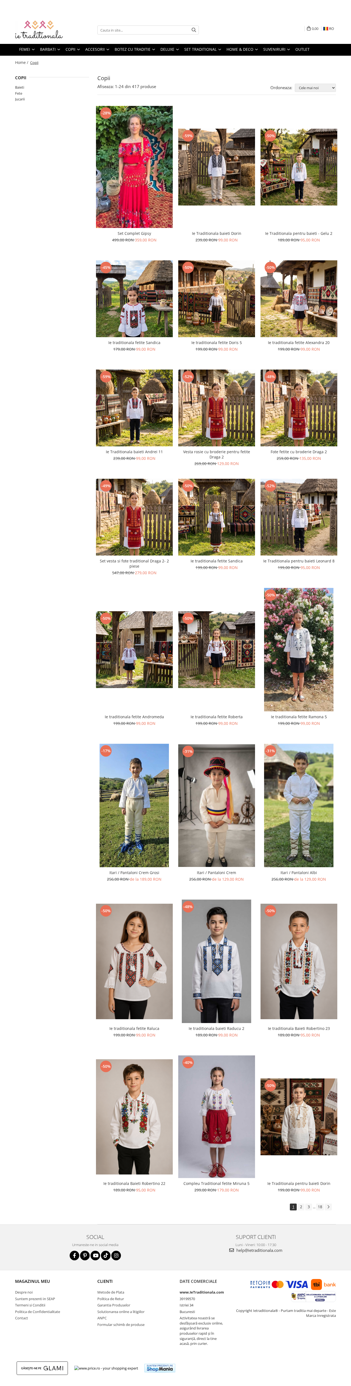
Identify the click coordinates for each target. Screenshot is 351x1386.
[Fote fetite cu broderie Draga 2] (299, 408)
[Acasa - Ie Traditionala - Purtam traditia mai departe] (42, 30)
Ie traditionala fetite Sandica (134, 342)
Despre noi (24, 1292)
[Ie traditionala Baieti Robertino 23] (299, 961)
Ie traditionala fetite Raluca (134, 1028)
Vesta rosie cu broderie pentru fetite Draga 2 (216, 454)
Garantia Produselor (113, 1305)
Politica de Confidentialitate (37, 1311)
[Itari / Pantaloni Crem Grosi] (134, 805)
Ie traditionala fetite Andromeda (134, 716)
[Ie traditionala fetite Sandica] (134, 298)
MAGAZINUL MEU (32, 1281)
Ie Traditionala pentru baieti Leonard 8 (299, 561)
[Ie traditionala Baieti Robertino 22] (134, 1116)
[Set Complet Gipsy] (134, 167)
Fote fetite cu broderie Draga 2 (299, 451)
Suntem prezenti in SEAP (35, 1298)
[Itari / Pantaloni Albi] (299, 805)
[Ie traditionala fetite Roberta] (216, 649)
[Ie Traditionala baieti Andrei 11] (134, 408)
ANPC (102, 1317)
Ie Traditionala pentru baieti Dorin (298, 1183)
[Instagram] (116, 1255)
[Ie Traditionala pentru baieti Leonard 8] (299, 517)
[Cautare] (194, 30)
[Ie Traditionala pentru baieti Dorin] (299, 1116)
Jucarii (20, 99)
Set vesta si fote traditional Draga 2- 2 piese (134, 563)
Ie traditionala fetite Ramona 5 (299, 716)
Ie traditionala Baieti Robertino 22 (134, 1183)
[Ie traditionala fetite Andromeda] (134, 649)
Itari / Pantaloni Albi (299, 872)
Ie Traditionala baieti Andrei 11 (134, 451)
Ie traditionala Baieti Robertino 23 (299, 1028)
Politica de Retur (110, 1298)
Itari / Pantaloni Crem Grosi (134, 872)
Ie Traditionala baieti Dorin (216, 233)
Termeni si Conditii (30, 1305)
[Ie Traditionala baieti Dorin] (216, 167)
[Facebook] (74, 1255)
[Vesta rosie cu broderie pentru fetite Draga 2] (216, 408)
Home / (22, 62)
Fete (18, 93)
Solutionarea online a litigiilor (121, 1311)
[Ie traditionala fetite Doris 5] (216, 298)
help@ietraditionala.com (258, 1250)
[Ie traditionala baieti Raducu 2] (216, 961)
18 (320, 1206)
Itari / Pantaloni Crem (216, 872)
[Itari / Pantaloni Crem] (216, 805)
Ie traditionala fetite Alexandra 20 (299, 342)
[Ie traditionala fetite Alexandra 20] (299, 298)
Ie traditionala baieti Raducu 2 (216, 1028)
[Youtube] (95, 1255)
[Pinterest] (85, 1255)
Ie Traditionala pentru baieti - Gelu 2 (298, 233)
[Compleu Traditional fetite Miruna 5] (216, 1116)
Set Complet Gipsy (134, 233)
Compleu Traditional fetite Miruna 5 (216, 1183)
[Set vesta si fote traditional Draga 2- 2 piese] (134, 517)
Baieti (19, 87)
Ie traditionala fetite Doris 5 (216, 342)
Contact (21, 1317)
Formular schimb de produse (121, 1324)
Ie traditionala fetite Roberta (217, 716)
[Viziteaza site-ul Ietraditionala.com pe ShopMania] (160, 1368)
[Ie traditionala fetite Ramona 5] (299, 649)
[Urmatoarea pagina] (328, 1207)
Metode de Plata (110, 1292)
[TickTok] (106, 1255)
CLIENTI (105, 1281)
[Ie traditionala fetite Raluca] (134, 961)
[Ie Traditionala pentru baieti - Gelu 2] (299, 167)
